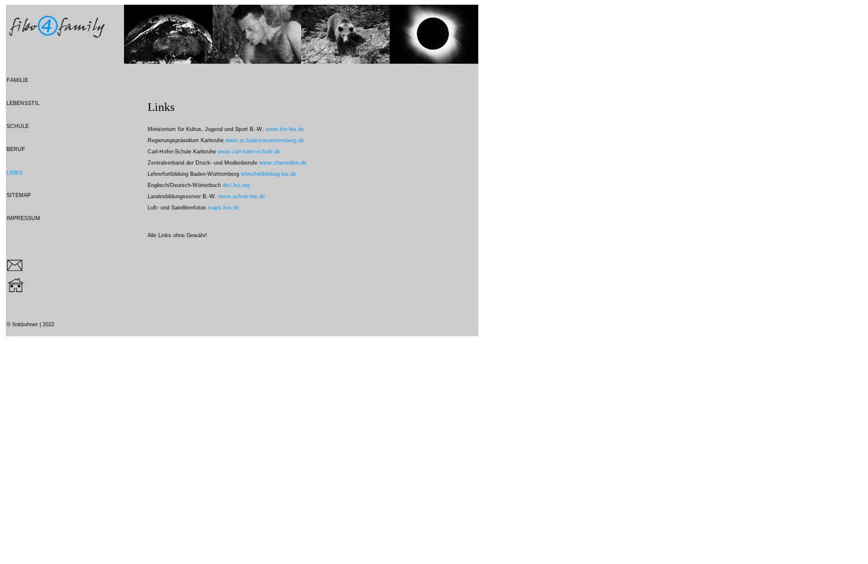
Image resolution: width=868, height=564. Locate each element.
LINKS (14, 173)
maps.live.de (223, 208)
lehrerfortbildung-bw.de (268, 174)
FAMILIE (17, 80)
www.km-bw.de (285, 129)
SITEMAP (18, 195)
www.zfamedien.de (281, 163)
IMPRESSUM (23, 218)
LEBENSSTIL (23, 103)
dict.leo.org (236, 185)
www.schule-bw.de (241, 196)
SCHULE (17, 126)
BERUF (15, 149)
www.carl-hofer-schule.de (249, 152)
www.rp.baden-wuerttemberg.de (265, 140)
